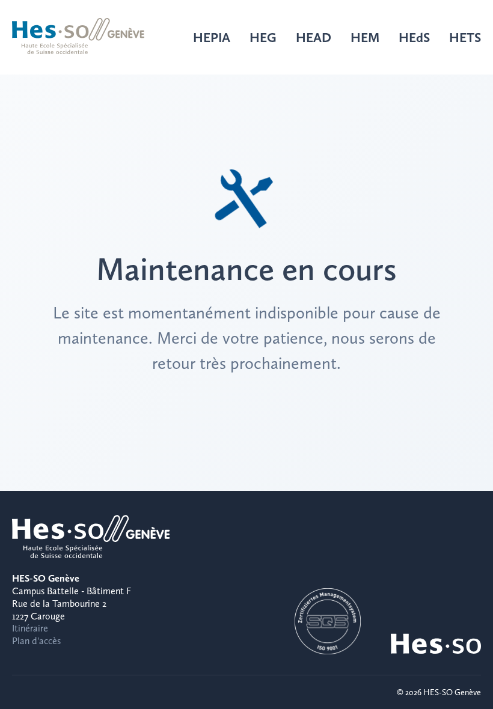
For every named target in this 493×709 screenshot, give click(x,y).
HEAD (313, 37)
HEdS (414, 37)
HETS (465, 37)
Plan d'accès (36, 641)
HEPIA (211, 37)
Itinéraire (30, 628)
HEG (263, 37)
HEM (365, 37)
